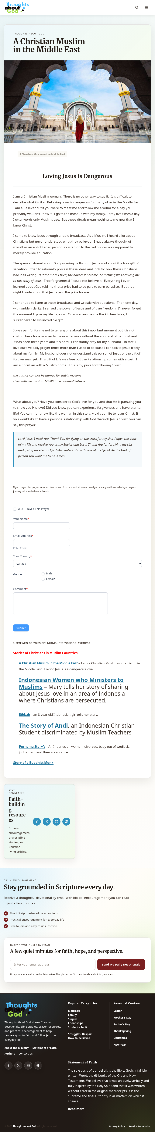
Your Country (22, 556)
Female (50, 579)
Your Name (21, 519)
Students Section (79, 1027)
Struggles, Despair (80, 1034)
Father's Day (122, 1024)
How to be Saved (79, 1038)
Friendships (75, 1023)
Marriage (74, 1010)
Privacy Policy (117, 1126)
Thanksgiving (122, 1031)
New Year (120, 1044)
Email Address (23, 535)
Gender (18, 574)
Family (72, 1015)
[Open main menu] (146, 7)
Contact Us (26, 1053)
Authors (10, 1053)
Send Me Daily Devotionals (121, 964)
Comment (20, 589)
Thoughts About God (24, 1126)
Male (48, 573)
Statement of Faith (45, 1048)
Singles (72, 1019)
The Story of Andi (43, 725)
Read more (76, 1109)
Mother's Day (122, 1017)
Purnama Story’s (32, 746)
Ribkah (24, 714)
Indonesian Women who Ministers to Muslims (71, 683)
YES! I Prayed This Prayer (33, 509)
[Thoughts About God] (17, 7)
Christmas (120, 1038)
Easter (118, 1010)
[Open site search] (137, 7)
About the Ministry (17, 1048)
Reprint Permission (139, 1126)
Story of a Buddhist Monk (33, 762)
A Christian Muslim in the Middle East (48, 663)
